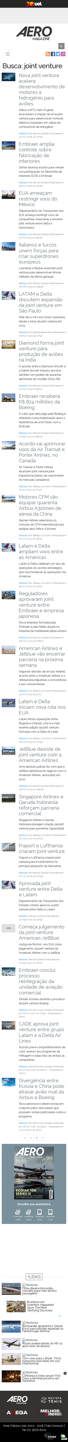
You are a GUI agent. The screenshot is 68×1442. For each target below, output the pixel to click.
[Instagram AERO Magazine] (62, 53)
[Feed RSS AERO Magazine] (47, 53)
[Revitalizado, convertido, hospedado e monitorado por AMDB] (64, 1436)
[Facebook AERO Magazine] (52, 53)
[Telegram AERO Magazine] (57, 53)
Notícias (23, 133)
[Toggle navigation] (8, 54)
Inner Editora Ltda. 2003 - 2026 (23, 1425)
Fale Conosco (54, 1425)
